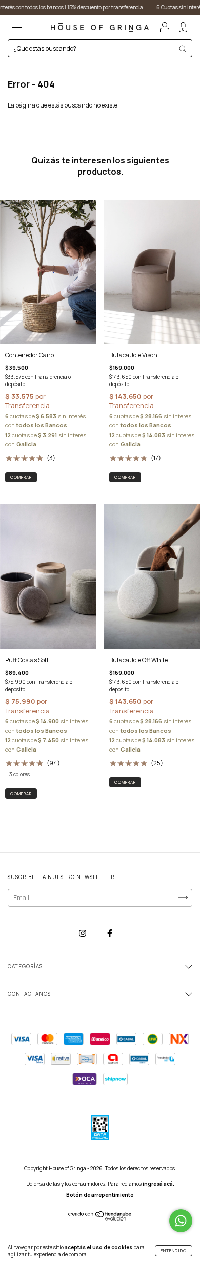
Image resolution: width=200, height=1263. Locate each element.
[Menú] (17, 28)
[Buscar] (182, 48)
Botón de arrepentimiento (100, 1194)
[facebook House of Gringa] (110, 933)
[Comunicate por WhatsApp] (180, 1220)
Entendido (174, 1250)
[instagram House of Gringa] (83, 933)
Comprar (21, 793)
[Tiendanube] (100, 1218)
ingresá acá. (158, 1183)
